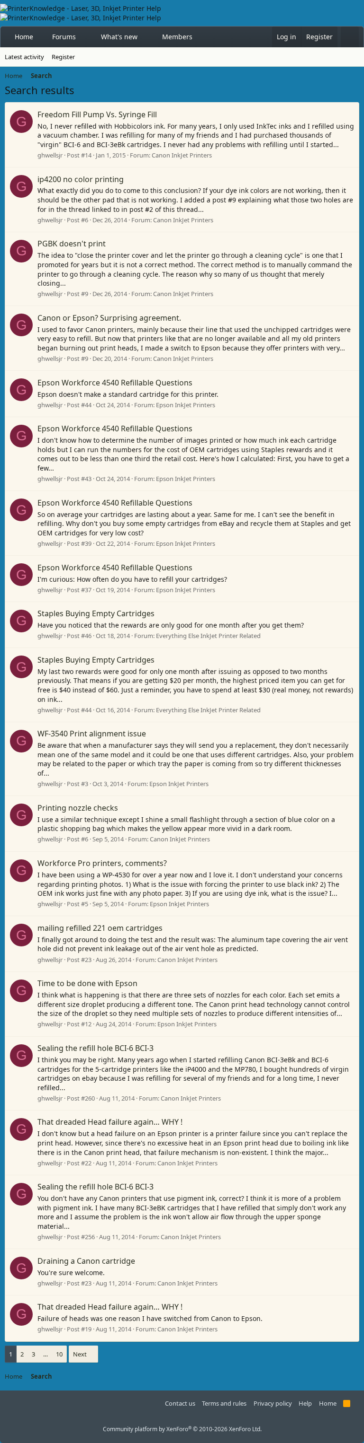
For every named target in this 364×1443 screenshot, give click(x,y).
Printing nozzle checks (77, 808)
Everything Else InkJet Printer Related (208, 635)
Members (177, 36)
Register (63, 56)
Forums (64, 36)
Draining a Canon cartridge (86, 1261)
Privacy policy (273, 1403)
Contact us (180, 1403)
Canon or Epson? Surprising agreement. (109, 318)
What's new (119, 36)
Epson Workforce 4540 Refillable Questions (114, 382)
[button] (84, 36)
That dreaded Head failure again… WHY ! (109, 1122)
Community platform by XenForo (182, 1429)
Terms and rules (224, 1403)
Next (80, 1354)
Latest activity (24, 56)
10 (59, 1354)
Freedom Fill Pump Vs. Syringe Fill (97, 114)
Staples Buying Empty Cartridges (96, 613)
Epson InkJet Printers (185, 405)
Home (24, 36)
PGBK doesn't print (71, 243)
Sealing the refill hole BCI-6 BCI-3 (95, 1048)
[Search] (350, 36)
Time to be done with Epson (87, 983)
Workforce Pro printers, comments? (102, 863)
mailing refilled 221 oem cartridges (100, 928)
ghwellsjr (50, 155)
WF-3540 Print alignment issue (91, 733)
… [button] (45, 1354)
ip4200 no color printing (80, 179)
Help (305, 1403)
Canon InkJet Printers (182, 155)
